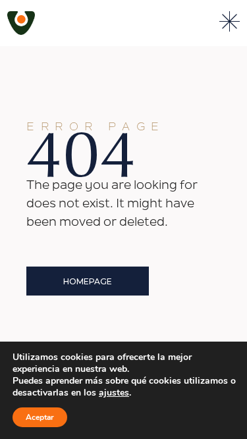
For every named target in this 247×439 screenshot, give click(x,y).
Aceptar (40, 417)
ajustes (114, 393)
